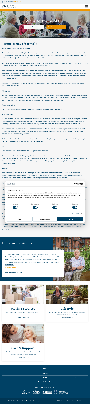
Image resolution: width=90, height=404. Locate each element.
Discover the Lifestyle (33, 27)
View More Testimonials (13, 272)
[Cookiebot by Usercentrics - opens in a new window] (75, 184)
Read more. (9, 264)
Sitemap (79, 400)
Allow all (70, 219)
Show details (76, 214)
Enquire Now (52, 27)
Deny (19, 219)
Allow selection (45, 219)
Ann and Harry (10, 267)
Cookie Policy (26, 400)
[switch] (35, 207)
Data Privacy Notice (37, 400)
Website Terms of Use (14, 400)
